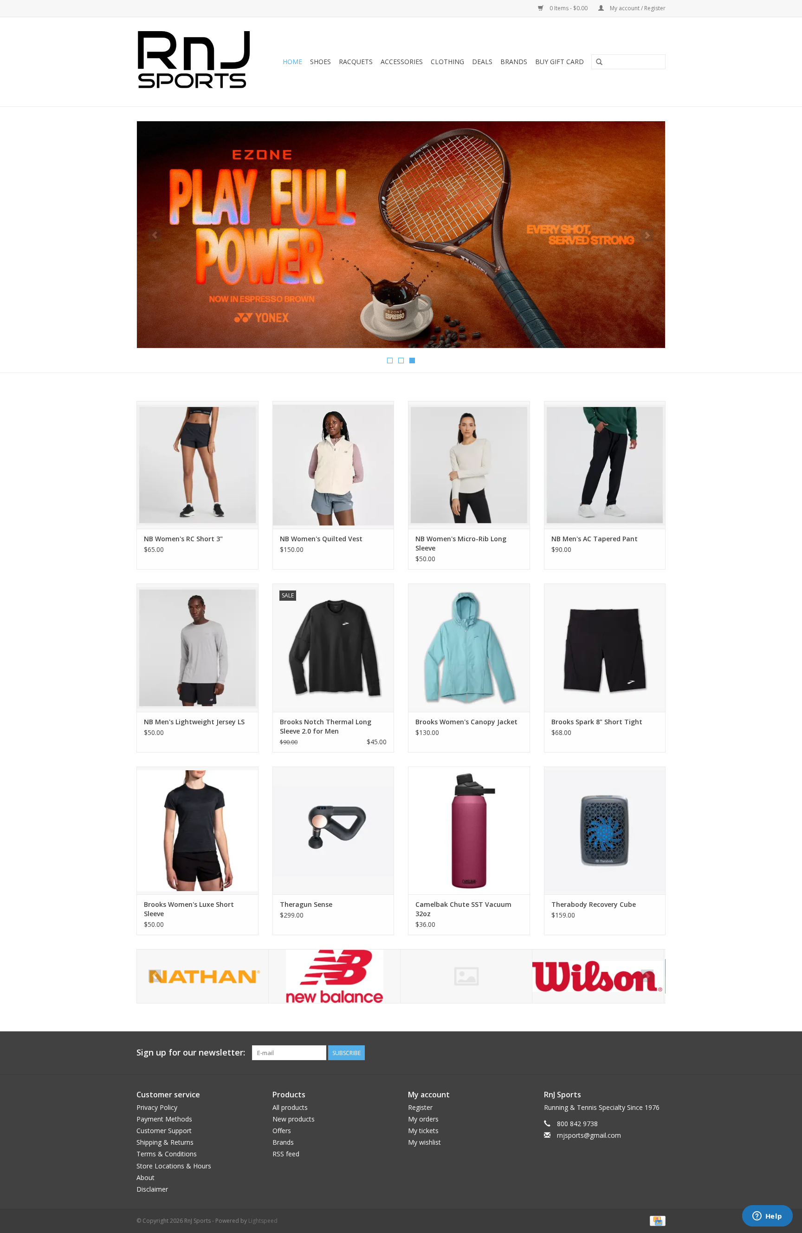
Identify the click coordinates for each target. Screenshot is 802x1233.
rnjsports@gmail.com (589, 1135)
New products (293, 1119)
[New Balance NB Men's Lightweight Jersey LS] (197, 647)
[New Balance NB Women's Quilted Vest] (333, 465)
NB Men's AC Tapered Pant (594, 538)
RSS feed (285, 1153)
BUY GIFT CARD (559, 61)
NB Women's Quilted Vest (321, 538)
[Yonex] (598, 976)
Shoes (320, 61)
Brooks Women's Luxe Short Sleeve (189, 909)
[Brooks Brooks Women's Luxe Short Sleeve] (197, 830)
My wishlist (424, 1142)
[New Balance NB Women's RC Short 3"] (197, 465)
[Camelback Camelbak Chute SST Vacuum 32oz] (469, 830)
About (145, 1177)
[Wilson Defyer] (401, 232)
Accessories (402, 61)
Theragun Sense (306, 904)
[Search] (599, 62)
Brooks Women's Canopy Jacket (466, 721)
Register (420, 1107)
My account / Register (637, 8)
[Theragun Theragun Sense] (333, 830)
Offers (281, 1130)
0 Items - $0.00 (568, 8)
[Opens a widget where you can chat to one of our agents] (767, 1216)
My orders (423, 1119)
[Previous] (155, 235)
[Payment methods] (656, 1220)
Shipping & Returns (165, 1142)
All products (290, 1107)
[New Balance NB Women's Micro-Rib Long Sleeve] (469, 465)
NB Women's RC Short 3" (183, 538)
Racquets (356, 61)
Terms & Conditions (166, 1153)
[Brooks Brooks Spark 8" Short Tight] (605, 647)
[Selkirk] (334, 976)
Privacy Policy (156, 1107)
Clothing (447, 61)
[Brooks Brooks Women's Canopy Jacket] (469, 647)
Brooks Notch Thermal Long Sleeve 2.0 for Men (325, 726)
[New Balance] (202, 976)
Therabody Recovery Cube (593, 904)
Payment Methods (164, 1119)
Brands (513, 61)
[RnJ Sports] (196, 61)
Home (292, 61)
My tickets (423, 1130)
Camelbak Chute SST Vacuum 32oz (463, 909)
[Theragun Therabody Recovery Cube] (605, 830)
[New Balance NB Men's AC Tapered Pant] (605, 465)
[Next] (647, 235)
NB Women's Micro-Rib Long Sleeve (460, 543)
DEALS (482, 61)
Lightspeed (263, 1221)
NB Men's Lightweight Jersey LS (194, 721)
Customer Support (164, 1130)
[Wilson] (466, 976)
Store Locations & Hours (173, 1165)
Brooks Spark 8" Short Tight (596, 721)
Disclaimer (152, 1189)
